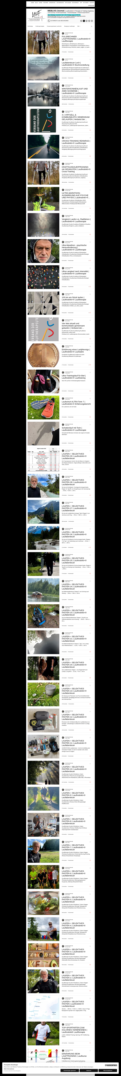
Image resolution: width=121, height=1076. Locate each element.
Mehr (78, 26)
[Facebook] (81, 21)
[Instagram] (92, 21)
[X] (84, 21)
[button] (91, 26)
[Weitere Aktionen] (90, 33)
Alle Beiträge (30, 26)
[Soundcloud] (89, 21)
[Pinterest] (87, 21)
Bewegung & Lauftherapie (69, 26)
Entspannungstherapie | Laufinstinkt (54, 26)
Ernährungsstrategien (40, 26)
